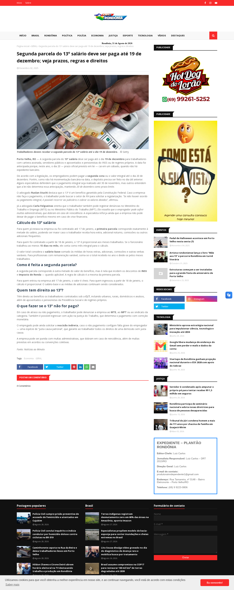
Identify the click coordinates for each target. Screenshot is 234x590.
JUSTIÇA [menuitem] (113, 35)
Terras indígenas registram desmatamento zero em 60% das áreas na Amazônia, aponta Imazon (125, 517)
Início (19, 2)
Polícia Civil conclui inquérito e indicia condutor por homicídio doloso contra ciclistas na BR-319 (55, 534)
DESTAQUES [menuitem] (178, 35)
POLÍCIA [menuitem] (81, 35)
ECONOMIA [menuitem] (97, 35)
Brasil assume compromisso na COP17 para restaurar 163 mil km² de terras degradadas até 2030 (122, 568)
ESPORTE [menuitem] (128, 35)
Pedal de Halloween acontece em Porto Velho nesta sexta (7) (192, 240)
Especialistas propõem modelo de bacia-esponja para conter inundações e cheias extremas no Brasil (124, 534)
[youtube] (215, 3)
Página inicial (23, 46)
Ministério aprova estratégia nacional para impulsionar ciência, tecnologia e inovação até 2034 (192, 328)
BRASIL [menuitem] (35, 35)
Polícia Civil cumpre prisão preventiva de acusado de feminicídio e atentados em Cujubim (56, 517)
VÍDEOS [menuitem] (162, 35)
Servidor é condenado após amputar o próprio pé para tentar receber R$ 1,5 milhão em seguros (192, 390)
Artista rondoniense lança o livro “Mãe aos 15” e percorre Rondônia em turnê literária (192, 256)
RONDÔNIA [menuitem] (50, 35)
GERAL (34, 46)
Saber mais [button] (12, 584)
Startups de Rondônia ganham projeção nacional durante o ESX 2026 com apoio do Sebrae (193, 362)
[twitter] (169, 306)
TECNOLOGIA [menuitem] (145, 35)
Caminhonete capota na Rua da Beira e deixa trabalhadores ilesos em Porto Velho (55, 551)
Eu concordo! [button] (215, 582)
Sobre (28, 2)
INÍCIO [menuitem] (22, 35)
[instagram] (210, 3)
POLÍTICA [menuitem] (67, 35)
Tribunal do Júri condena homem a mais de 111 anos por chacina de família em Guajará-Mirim (192, 424)
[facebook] (205, 3)
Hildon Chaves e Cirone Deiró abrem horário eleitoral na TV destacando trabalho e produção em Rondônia (53, 568)
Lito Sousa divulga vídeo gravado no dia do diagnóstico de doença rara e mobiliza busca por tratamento (124, 551)
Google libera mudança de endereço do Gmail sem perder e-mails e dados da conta (192, 345)
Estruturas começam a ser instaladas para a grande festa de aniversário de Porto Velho (191, 273)
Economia (29, 358)
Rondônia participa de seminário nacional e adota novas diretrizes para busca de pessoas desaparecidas (192, 407)
